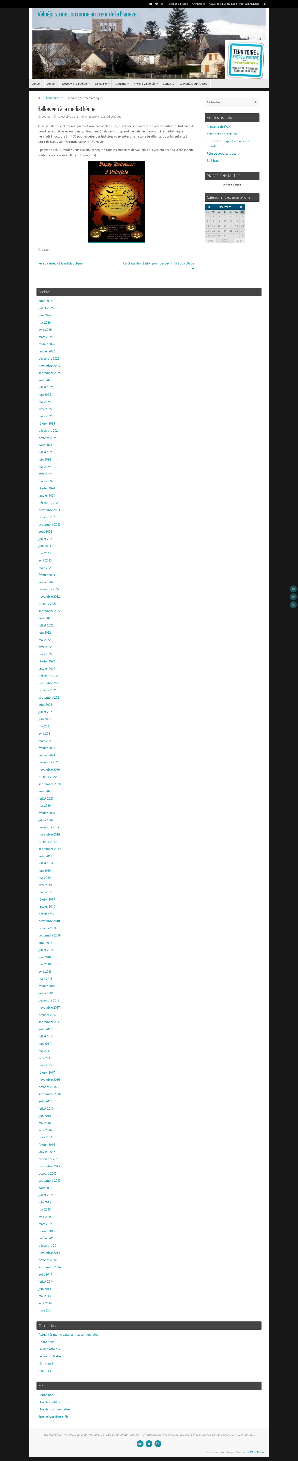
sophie (46, 116)
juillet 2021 (46, 712)
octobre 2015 (48, 1174)
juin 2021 (45, 719)
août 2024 (45, 445)
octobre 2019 (48, 842)
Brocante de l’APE (219, 127)
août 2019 (45, 856)
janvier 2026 (47, 351)
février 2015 (47, 1231)
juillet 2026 (46, 308)
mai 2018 (45, 964)
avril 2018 (45, 972)
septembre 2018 (50, 936)
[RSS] (162, 4)
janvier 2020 (47, 820)
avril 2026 (45, 330)
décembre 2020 (49, 762)
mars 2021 (46, 741)
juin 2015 (45, 1202)
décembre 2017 (49, 1001)
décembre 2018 (49, 914)
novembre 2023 (49, 510)
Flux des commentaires (54, 1409)
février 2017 (47, 1073)
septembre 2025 (50, 373)
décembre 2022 (49, 589)
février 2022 (47, 661)
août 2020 (45, 791)
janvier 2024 (47, 496)
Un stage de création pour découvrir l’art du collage (158, 264)
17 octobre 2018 (67, 116)
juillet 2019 (46, 863)
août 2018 (45, 943)
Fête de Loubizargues (221, 154)
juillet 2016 (46, 1109)
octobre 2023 (48, 517)
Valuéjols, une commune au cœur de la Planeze (87, 14)
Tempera (241, 1452)
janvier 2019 (47, 907)
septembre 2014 (50, 1267)
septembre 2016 (50, 1094)
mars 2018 (46, 979)
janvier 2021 (47, 755)
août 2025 (45, 380)
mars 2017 (46, 1065)
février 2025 (47, 424)
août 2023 (45, 532)
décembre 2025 (49, 359)
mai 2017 (45, 1051)
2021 (239, 240)
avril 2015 (45, 1217)
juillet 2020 (46, 799)
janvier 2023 (47, 582)
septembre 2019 (50, 849)
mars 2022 (46, 654)
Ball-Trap (213, 161)
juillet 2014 (46, 1282)
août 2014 (45, 1275)
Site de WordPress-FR (53, 1417)
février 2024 (47, 488)
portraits (45, 1371)
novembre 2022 (49, 597)
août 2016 (45, 1101)
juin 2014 (45, 1289)
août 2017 (45, 1029)
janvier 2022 (47, 669)
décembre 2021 (49, 676)
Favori (46, 250)
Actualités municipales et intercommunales (234, 3)
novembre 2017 (49, 1008)
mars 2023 (46, 568)
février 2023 (47, 575)
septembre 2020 (50, 784)
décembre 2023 (49, 503)
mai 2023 (45, 553)
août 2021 (45, 705)
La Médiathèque (111, 116)
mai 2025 (45, 402)
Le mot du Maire (178, 3)
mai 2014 (45, 1296)
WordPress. (257, 1452)
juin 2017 (45, 1044)
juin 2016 (45, 1116)
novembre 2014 (49, 1253)
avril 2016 (45, 1130)
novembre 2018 (49, 921)
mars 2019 (46, 892)
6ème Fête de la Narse (222, 134)
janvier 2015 (47, 1238)
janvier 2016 (47, 1152)
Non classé (46, 1364)
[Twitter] (156, 4)
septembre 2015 (50, 1181)
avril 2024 (45, 474)
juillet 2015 (46, 1195)
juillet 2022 (46, 626)
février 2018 (47, 986)
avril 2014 (45, 1303)
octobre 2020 (48, 777)
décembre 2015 (49, 1159)
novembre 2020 (49, 770)
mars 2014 (46, 1311)
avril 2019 (45, 885)
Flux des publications (53, 1402)
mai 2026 (45, 323)
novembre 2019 (49, 835)
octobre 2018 (48, 928)
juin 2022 (45, 633)
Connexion (46, 1395)
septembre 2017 (50, 1022)
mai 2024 (45, 467)
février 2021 (47, 748)
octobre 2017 (48, 1015)
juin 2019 (45, 871)
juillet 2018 (46, 950)
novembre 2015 (49, 1166)
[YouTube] (151, 4)
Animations (198, 3)
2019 (210, 240)
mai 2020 (45, 806)
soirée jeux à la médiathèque (63, 264)
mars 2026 (46, 337)
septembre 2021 (50, 698)
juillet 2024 (46, 452)
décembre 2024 (49, 431)
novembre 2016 (49, 1080)
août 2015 (45, 1188)
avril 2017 (45, 1058)
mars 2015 (46, 1224)
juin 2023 (45, 546)
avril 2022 (45, 647)
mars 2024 (46, 481)
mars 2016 (46, 1137)
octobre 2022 (48, 604)
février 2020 (47, 813)
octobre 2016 (48, 1087)
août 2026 (45, 301)
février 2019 (47, 900)
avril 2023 (45, 561)
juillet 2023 (46, 539)
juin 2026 (45, 315)
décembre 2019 (49, 827)
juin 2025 (45, 395)
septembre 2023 (50, 525)
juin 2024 (45, 460)
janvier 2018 (47, 993)
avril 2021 (45, 734)
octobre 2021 (48, 690)
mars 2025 (46, 416)
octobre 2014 (48, 1260)
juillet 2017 (46, 1036)
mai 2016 (45, 1123)
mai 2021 (45, 726)
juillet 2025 (46, 387)
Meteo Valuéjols (232, 184)
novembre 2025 (49, 366)
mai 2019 (45, 878)
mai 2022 (45, 640)
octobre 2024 (48, 438)
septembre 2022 (50, 611)
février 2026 (47, 344)
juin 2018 (45, 957)
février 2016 (47, 1145)
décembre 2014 (49, 1246)
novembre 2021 (49, 683)
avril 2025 (45, 409)
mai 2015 (45, 1210)
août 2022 (45, 618)
